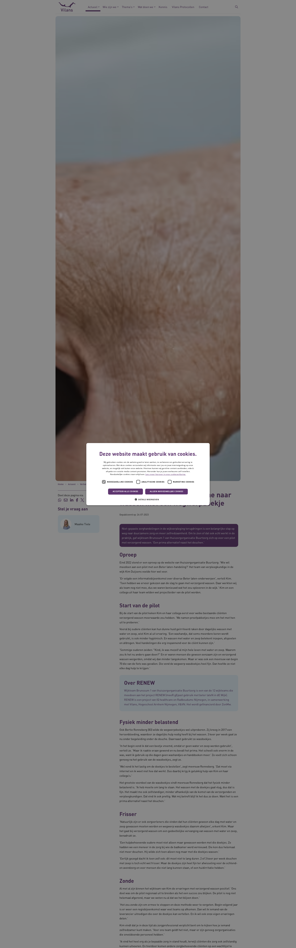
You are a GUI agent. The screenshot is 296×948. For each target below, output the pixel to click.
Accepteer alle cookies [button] (125, 491)
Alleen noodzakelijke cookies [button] (166, 491)
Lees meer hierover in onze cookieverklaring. (165, 474)
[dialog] (148, 474)
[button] (148, 499)
